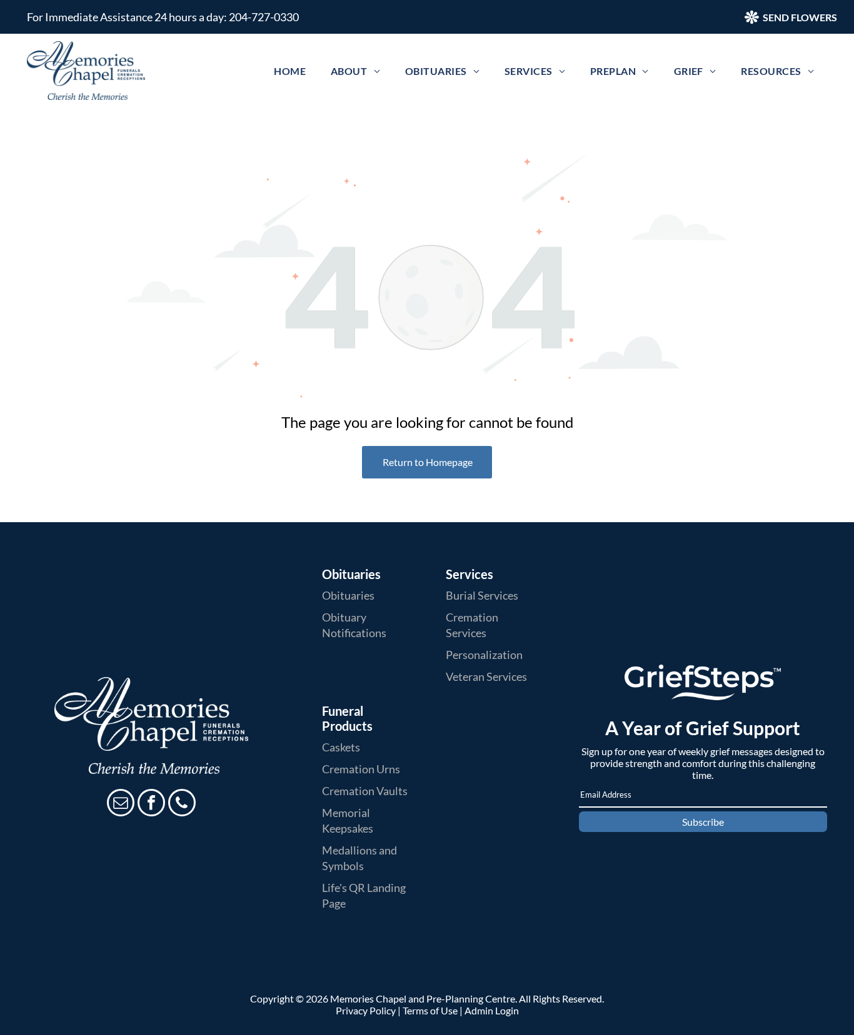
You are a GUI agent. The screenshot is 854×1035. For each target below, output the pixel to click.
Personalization (484, 654)
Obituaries (348, 595)
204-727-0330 (264, 17)
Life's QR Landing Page (364, 895)
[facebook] (151, 804)
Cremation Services (472, 625)
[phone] (182, 804)
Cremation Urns (361, 769)
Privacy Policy (366, 1010)
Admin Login (492, 1010)
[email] (120, 804)
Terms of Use (430, 1010)
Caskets (341, 747)
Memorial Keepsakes (347, 820)
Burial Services (482, 595)
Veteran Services (486, 676)
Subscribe (703, 822)
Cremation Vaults (365, 791)
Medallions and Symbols (359, 858)
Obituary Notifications (354, 625)
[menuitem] (289, 71)
